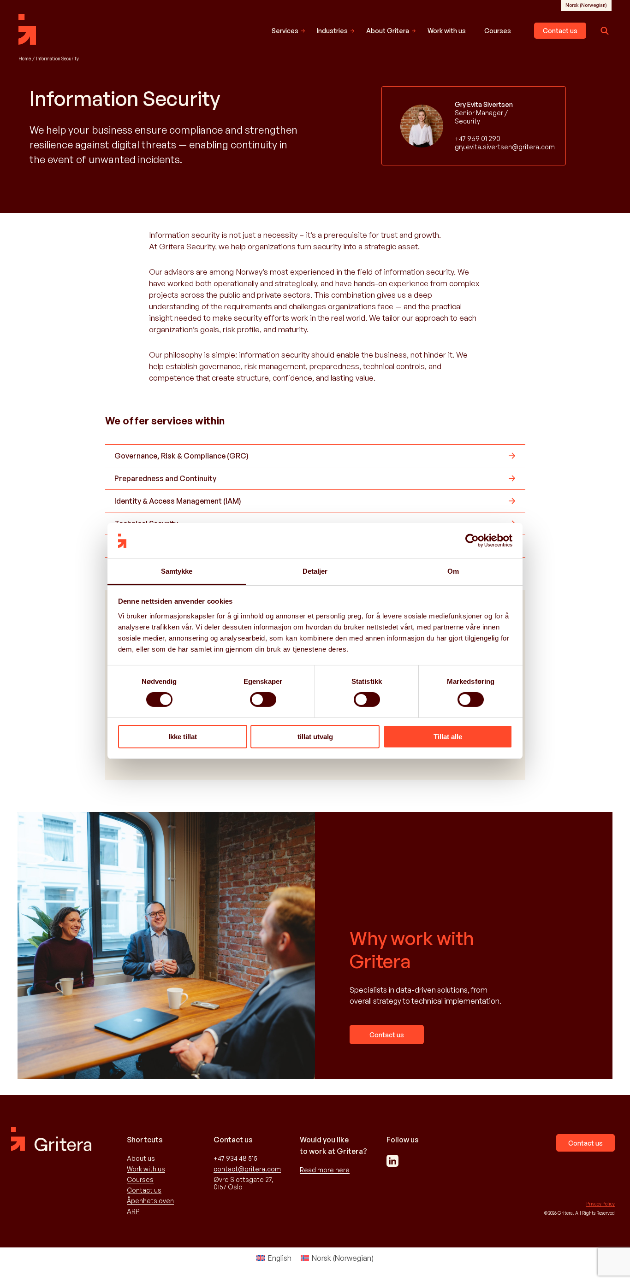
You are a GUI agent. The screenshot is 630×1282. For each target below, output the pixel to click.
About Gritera (387, 31)
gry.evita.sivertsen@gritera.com (494, 147)
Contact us (560, 31)
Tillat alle (448, 737)
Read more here (325, 1170)
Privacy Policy (600, 1203)
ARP (133, 1211)
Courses (497, 31)
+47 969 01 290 (477, 138)
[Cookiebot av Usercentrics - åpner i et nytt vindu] (472, 540)
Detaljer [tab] (315, 571)
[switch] (263, 699)
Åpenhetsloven (150, 1201)
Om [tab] (453, 571)
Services (285, 31)
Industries (332, 31)
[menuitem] (586, 5)
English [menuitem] (279, 1258)
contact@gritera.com (247, 1169)
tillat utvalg (315, 737)
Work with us (447, 31)
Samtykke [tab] (177, 571)
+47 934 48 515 (235, 1158)
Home (24, 58)
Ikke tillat (182, 737)
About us (141, 1158)
